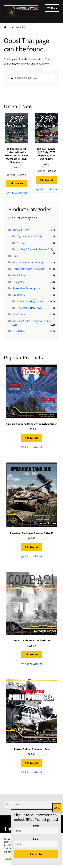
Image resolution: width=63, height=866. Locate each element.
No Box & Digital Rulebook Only (35, 249)
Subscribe (36, 854)
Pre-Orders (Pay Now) (29, 307)
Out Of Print (19, 275)
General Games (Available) (27, 262)
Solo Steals (18, 314)
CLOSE (57, 808)
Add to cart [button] (16, 183)
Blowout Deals (20, 229)
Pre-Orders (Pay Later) (30, 301)
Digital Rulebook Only (29, 236)
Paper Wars (18, 282)
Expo (15, 256)
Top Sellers (18, 331)
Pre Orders (18, 295)
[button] (16, 193)
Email (36, 838)
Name (36, 825)
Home (11, 27)
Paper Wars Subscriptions (27, 288)
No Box (21, 243)
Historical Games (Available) (28, 268)
